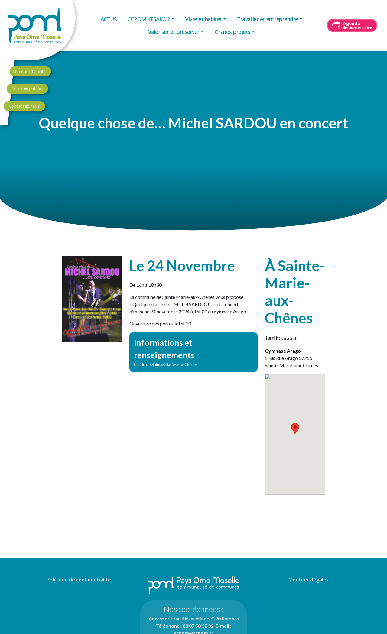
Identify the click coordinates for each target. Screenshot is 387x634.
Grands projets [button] (233, 31)
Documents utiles (30, 71)
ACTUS (109, 19)
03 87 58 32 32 (198, 626)
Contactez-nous (24, 106)
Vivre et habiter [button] (203, 19)
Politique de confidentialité (79, 579)
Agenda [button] (358, 25)
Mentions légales (308, 579)
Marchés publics (27, 88)
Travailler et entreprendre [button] (267, 19)
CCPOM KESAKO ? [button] (149, 19)
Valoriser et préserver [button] (173, 31)
